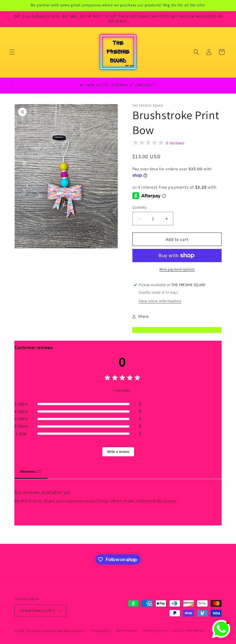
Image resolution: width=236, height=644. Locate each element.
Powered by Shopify (69, 631)
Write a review (118, 452)
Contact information (188, 630)
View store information (160, 301)
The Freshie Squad (40, 631)
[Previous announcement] (11, 85)
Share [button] (143, 316)
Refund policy (127, 630)
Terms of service (155, 630)
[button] (12, 52)
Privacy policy (100, 630)
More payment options (177, 269)
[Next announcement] (224, 85)
